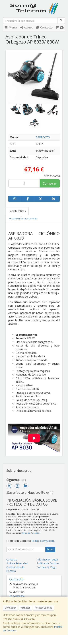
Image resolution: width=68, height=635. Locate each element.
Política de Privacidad (30, 533)
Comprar (50, 183)
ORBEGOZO (43, 137)
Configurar (10, 607)
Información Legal (47, 559)
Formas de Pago (46, 567)
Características (17, 211)
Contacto (46, 27)
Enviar (50, 549)
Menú (12, 27)
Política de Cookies (48, 563)
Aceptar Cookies (43, 607)
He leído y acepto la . (32, 540)
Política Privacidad (17, 563)
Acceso (28, 27)
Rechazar (25, 607)
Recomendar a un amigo (23, 218)
